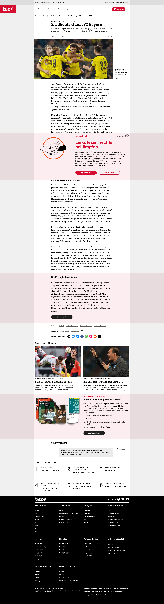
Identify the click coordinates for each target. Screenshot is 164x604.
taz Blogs (111, 544)
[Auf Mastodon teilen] (73, 336)
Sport (45, 16)
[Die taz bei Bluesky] (123, 500)
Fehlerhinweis (75, 332)
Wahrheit (38, 532)
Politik (37, 510)
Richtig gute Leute (65, 519)
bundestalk (39, 544)
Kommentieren (64, 332)
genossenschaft (113, 513)
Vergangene (87, 553)
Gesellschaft (39, 516)
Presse (85, 522)
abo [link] (106, 2)
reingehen (38, 559)
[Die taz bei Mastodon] (118, 500)
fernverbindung (40, 547)
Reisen (37, 572)
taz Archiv (111, 553)
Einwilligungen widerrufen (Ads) (94, 595)
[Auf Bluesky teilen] (77, 336)
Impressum (105, 592)
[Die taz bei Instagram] (127, 500)
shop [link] (52, 2)
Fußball (52, 16)
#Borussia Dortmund (86, 326)
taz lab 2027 (87, 556)
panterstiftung (113, 522)
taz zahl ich (111, 516)
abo (109, 510)
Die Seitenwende (89, 516)
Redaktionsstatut (97, 589)
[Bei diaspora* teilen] (90, 336)
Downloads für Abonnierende (69, 580)
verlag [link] (37, 2)
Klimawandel (63, 522)
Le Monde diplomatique (116, 550)
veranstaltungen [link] (45, 2)
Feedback (62, 571)
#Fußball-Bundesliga (72, 326)
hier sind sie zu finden (73, 454)
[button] (127, 9)
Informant (87, 592)
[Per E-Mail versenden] (68, 336)
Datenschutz (95, 592)
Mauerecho (39, 553)
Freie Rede (39, 556)
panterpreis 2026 (114, 526)
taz (40, 499)
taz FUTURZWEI (113, 547)
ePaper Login (64, 577)
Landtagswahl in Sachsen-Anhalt (68, 514)
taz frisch (62, 547)
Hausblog (86, 513)
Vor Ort (86, 547)
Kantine (37, 575)
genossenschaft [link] (114, 2)
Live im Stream (88, 550)
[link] (37, 9)
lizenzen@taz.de (48, 591)
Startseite (38, 16)
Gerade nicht (120, 136)
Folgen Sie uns (111, 499)
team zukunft (63, 544)
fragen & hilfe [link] (60, 2)
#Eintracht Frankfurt (100, 326)
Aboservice (63, 574)
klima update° (40, 550)
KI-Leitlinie (124, 589)
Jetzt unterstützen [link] (61, 317)
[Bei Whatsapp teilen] (86, 336)
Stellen (85, 519)
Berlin (37, 526)
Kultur (37, 519)
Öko (36, 513)
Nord (37, 529)
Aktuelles (86, 510)
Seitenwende (118, 592)
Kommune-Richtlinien (112, 589)
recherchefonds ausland (116, 519)
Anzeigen (38, 581)
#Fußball (61, 326)
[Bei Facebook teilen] (82, 336)
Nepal (61, 510)
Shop (37, 578)
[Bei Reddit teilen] (95, 336)
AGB (111, 592)
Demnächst (87, 544)
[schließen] (127, 136)
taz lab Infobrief (64, 553)
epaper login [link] (124, 2)
